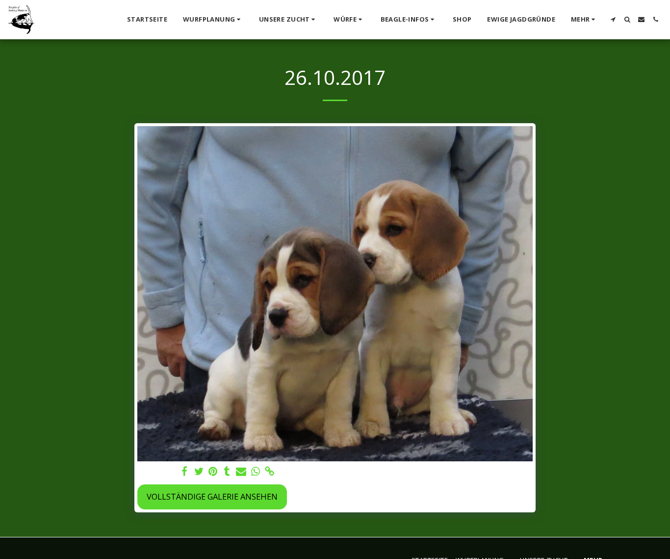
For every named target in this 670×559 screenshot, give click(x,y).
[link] (269, 471)
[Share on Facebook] (185, 471)
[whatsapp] (255, 471)
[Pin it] (213, 471)
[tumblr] (227, 471)
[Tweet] (199, 471)
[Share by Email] (241, 471)
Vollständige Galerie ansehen (212, 496)
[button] (213, 19)
